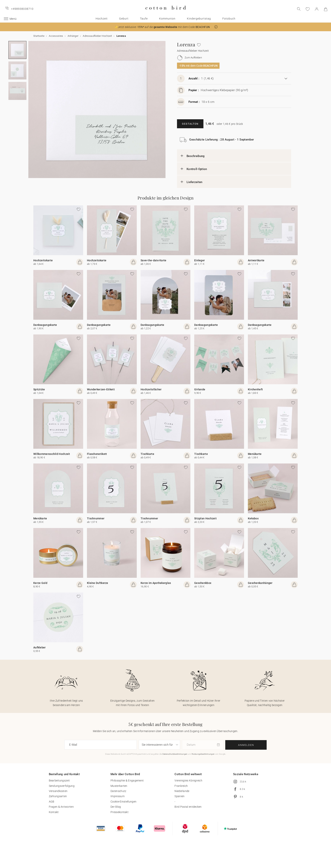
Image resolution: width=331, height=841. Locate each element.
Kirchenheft (255, 389)
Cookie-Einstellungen (123, 801)
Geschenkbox (202, 582)
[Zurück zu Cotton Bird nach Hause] (165, 13)
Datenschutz (118, 791)
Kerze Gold (40, 582)
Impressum (118, 796)
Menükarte (255, 453)
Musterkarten (119, 785)
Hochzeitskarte (43, 260)
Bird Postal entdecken (188, 806)
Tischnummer (95, 518)
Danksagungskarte (45, 324)
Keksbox (253, 518)
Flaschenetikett (97, 453)
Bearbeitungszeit (59, 780)
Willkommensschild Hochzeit (51, 453)
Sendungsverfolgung (62, 785)
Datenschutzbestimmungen (175, 754)
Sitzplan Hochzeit (205, 518)
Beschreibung (196, 156)
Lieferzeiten (194, 182)
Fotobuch (228, 18)
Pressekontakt (120, 812)
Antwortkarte (256, 260)
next (30, 112)
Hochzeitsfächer (151, 389)
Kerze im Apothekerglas (156, 582)
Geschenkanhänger (260, 582)
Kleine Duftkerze (97, 582)
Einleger (199, 260)
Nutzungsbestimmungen (203, 754)
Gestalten (190, 123)
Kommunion (167, 18)
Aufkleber (39, 647)
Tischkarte (147, 453)
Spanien (179, 796)
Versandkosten (58, 791)
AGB (51, 801)
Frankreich (181, 785)
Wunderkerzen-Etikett (101, 389)
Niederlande (182, 791)
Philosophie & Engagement (127, 780)
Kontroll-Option (197, 169)
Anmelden (246, 745)
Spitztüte (39, 389)
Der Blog (116, 806)
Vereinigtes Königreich (188, 780)
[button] (216, 27)
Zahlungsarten (58, 796)
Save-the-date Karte (153, 260)
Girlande (199, 389)
